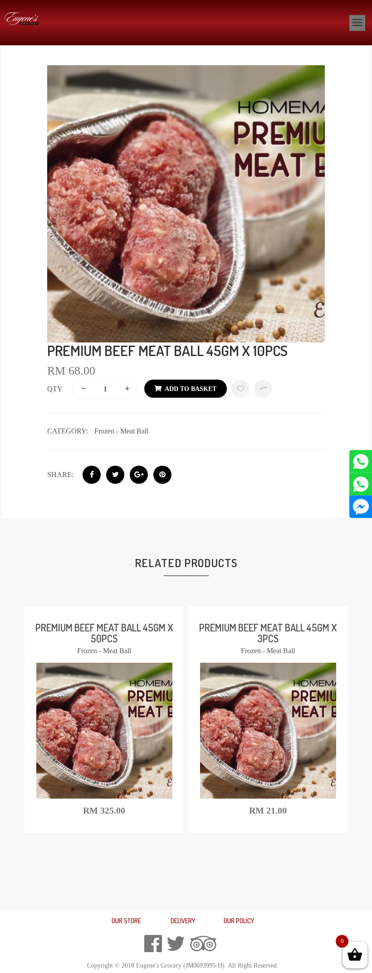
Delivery (183, 921)
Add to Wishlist (240, 389)
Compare (263, 389)
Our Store (126, 921)
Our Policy (239, 921)
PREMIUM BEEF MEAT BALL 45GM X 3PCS (268, 633)
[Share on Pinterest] (162, 475)
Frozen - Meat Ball (121, 431)
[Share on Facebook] (92, 475)
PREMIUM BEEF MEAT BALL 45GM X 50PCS (104, 633)
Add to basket (190, 388)
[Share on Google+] (139, 475)
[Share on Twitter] (115, 475)
